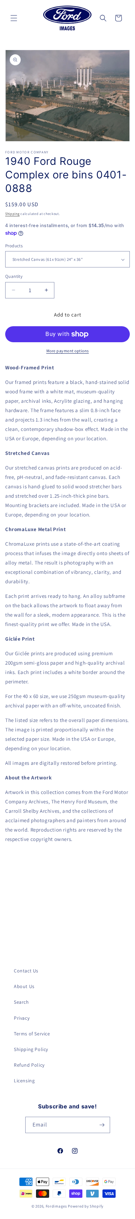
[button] (13, 18)
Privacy (21, 1018)
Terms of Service (32, 1033)
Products (13, 246)
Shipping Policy (31, 1049)
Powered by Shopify (86, 1206)
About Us (24, 986)
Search (21, 1002)
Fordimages (56, 1206)
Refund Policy (29, 1065)
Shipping (12, 213)
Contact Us (26, 971)
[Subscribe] (102, 1125)
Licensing (24, 1080)
